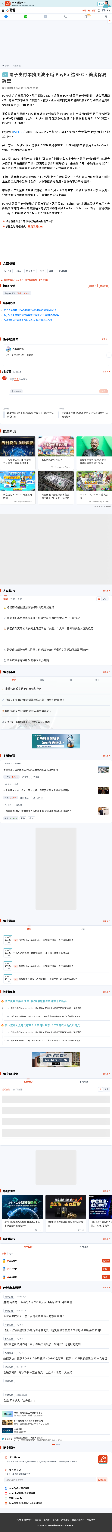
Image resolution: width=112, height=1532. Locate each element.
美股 (7, 65)
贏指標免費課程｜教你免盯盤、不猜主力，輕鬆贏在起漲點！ (46, 979)
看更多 (104, 339)
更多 (105, 599)
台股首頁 (93, 285)
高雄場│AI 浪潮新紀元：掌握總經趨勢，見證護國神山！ (44, 966)
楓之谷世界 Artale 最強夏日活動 (17, 496)
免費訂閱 (102, 1480)
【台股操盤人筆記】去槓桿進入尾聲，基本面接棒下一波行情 (17, 461)
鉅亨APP (28, 1519)
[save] (85, 16)
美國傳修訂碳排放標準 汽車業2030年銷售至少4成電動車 (85, 415)
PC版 (19, 1519)
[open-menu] (3, 10)
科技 (16, 784)
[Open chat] (106, 16)
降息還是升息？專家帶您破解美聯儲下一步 (29, 221)
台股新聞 (17, 763)
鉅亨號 (38, 1519)
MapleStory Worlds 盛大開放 (94, 496)
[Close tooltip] (103, 23)
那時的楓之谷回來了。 (53, 459)
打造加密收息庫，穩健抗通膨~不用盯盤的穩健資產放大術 (41, 952)
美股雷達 (17, 65)
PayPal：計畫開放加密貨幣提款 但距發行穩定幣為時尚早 (31, 315)
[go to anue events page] (99, 10)
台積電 (13, 1269)
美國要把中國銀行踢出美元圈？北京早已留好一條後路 (55, 496)
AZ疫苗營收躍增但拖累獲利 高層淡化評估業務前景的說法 (30, 415)
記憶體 (13, 1260)
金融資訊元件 (78, 1519)
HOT (16, 940)
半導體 (13, 1277)
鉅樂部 (47, 1519)
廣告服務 (65, 1519)
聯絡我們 (91, 1519)
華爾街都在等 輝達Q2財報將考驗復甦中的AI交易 (93, 461)
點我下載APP (35, 226)
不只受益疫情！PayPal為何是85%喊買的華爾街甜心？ (30, 310)
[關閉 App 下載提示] (2, 3)
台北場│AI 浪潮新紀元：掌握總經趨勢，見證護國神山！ (44, 939)
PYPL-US (18, 132)
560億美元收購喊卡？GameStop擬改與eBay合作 (28, 320)
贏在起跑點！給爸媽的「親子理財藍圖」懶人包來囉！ (27, 280)
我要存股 (104, 285)
